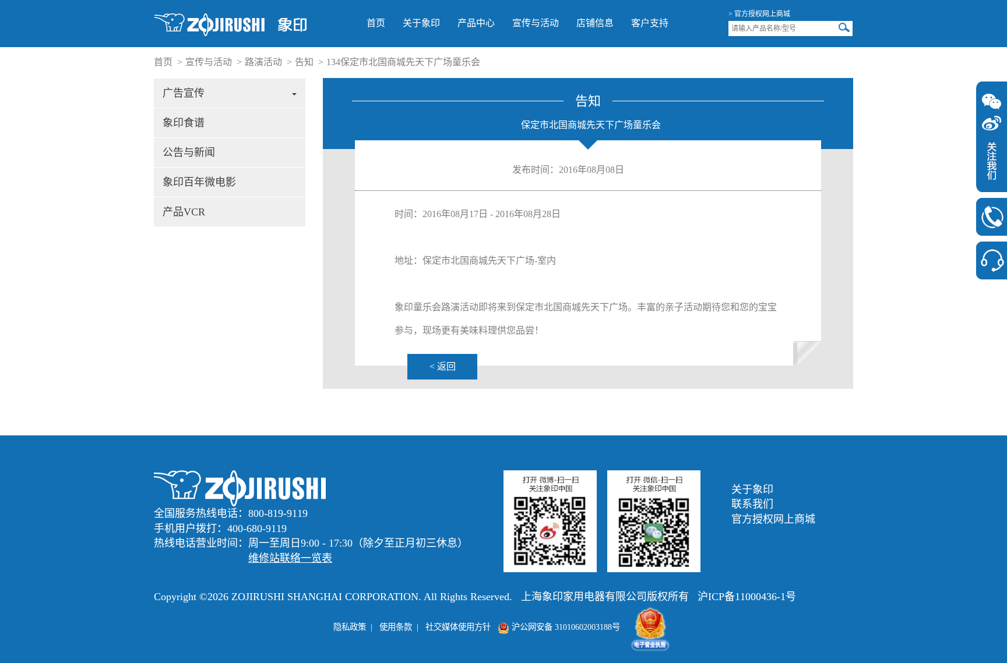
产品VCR (184, 212)
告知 (304, 62)
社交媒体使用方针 (458, 627)
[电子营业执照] (650, 627)
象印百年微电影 (199, 182)
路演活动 (263, 62)
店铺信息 (595, 23)
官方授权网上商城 (773, 519)
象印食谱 (184, 123)
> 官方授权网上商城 (759, 14)
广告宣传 (184, 93)
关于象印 (421, 23)
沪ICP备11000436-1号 (747, 596)
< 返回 (442, 366)
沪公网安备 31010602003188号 (564, 627)
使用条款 (395, 627)
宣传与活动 (535, 23)
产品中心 (476, 23)
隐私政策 (349, 627)
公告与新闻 (189, 152)
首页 (376, 23)
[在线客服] (991, 260)
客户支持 (649, 23)
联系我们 (752, 504)
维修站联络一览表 (290, 558)
